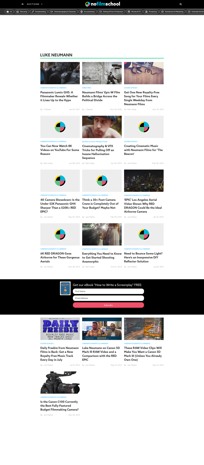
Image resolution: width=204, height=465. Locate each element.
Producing (153, 12)
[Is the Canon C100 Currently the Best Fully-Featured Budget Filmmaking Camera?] (60, 382)
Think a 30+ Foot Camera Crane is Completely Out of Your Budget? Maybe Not (100, 203)
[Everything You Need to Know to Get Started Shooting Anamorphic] (102, 234)
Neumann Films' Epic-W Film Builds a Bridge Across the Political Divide (101, 96)
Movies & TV (136, 12)
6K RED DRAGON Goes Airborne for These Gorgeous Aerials (60, 257)
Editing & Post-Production (113, 12)
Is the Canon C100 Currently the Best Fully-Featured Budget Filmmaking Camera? (59, 405)
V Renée (47, 109)
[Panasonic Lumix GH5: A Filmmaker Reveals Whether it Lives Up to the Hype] (60, 73)
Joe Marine (132, 163)
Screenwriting (40, 12)
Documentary (89, 12)
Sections (33, 4)
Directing (23, 12)
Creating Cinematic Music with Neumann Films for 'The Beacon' (143, 150)
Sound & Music (131, 88)
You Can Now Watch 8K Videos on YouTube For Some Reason (59, 150)
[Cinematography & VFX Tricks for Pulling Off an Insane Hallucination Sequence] (102, 127)
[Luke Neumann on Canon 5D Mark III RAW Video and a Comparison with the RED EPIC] (102, 328)
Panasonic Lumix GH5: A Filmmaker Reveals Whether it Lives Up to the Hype (59, 96)
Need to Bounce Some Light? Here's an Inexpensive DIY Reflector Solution (143, 257)
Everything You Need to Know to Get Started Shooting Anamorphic (102, 257)
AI (11, 12)
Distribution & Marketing (174, 12)
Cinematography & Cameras (65, 12)
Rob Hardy (131, 109)
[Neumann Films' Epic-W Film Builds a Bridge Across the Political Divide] (102, 73)
